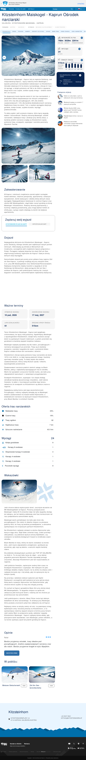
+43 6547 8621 (66, 716)
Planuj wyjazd (20, 9)
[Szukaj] (72, 9)
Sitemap (32, 751)
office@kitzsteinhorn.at (71, 718)
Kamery (27, 31)
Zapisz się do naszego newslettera (17, 746)
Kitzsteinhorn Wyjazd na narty (16, 224)
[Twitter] (74, 743)
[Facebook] (83, 743)
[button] (28, 287)
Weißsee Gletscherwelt (44, 27)
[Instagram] (78, 743)
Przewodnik (6, 31)
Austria (12, 27)
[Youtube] (69, 743)
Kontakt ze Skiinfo (16, 744)
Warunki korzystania (24, 751)
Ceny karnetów (77, 31)
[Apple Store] (81, 748)
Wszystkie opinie (11, 653)
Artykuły (31, 9)
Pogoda (11, 9)
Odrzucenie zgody (57, 751)
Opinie (48, 31)
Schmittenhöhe (60, 27)
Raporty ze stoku (38, 31)
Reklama (27, 744)
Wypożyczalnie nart (39, 224)
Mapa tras (55, 31)
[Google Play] (71, 748)
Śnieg (14, 31)
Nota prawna (3, 751)
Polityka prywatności (13, 751)
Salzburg (21, 27)
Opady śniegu (65, 31)
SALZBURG (6, 23)
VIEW (24, 685)
